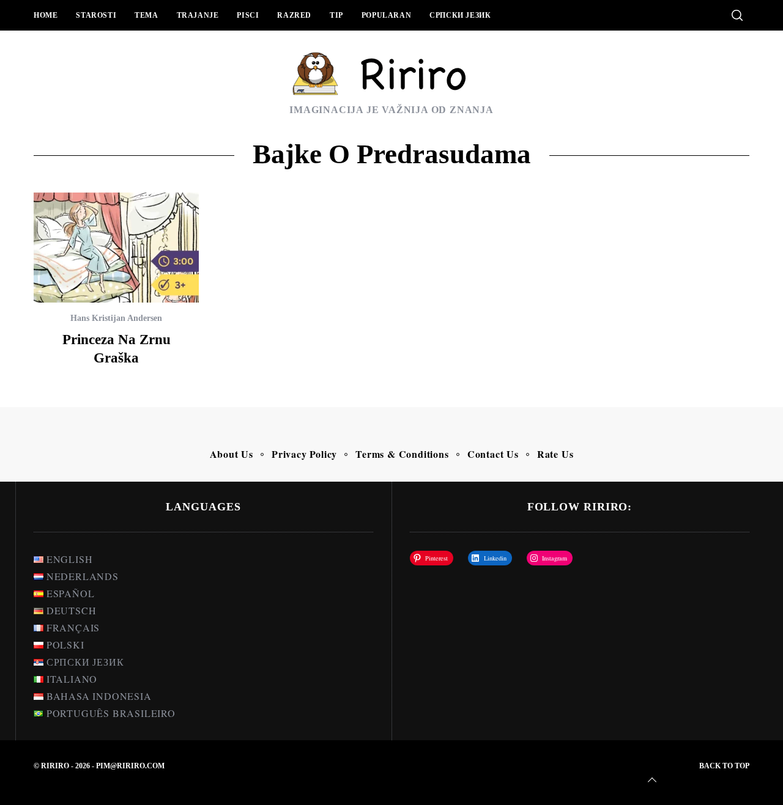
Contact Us (493, 454)
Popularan (386, 15)
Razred (294, 15)
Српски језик (460, 15)
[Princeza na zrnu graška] (116, 248)
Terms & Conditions (401, 454)
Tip (336, 15)
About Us (231, 454)
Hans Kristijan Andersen (116, 318)
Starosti (96, 15)
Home (46, 15)
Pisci (248, 15)
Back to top (724, 766)
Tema (146, 15)
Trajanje (198, 15)
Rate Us (555, 454)
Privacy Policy (304, 454)
